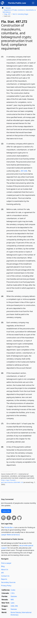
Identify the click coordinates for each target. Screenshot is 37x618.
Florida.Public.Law (17, 3)
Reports (4, 579)
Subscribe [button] (6, 511)
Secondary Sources (8, 582)
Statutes (8, 8)
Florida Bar (8, 527)
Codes (13, 590)
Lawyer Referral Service (10, 535)
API (2, 573)
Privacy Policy (6, 585)
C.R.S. (13, 593)
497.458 (24, 171)
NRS (12, 599)
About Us (4, 569)
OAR (12, 606)
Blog (3, 566)
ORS (16, 606)
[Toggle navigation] (33, 3)
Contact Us (5, 576)
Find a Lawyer (6, 563)
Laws (12, 603)
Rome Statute (16, 612)
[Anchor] (24, 138)
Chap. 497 (7, 14)
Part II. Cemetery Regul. (21, 14)
